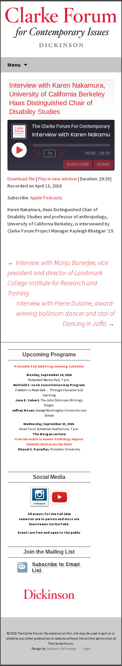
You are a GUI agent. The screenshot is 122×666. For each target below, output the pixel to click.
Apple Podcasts (46, 198)
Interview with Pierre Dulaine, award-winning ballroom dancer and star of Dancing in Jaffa (65, 313)
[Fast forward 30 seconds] (66, 153)
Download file (21, 179)
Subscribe (77, 164)
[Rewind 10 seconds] (37, 153)
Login (87, 648)
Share (103, 164)
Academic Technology (61, 648)
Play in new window (57, 179)
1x (49, 153)
